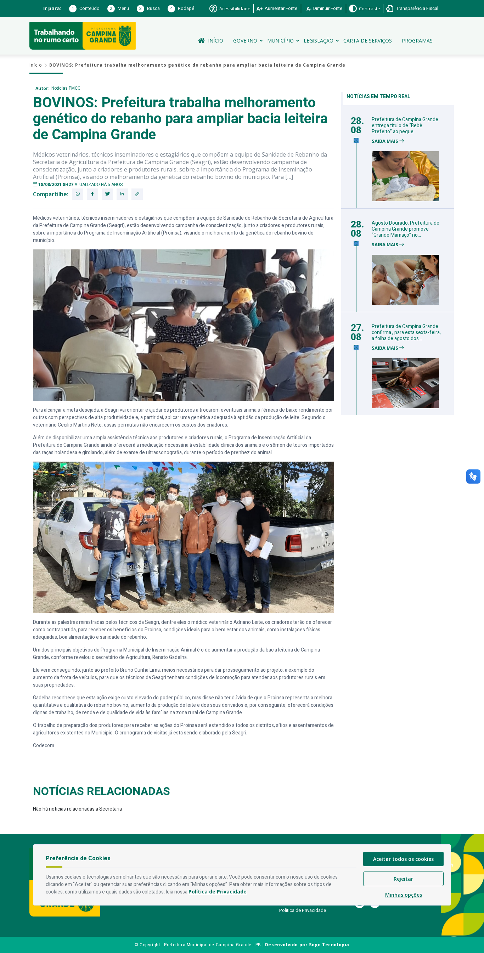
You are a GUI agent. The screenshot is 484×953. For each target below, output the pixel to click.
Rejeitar (403, 878)
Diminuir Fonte (327, 8)
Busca (149, 8)
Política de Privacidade (302, 910)
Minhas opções (403, 894)
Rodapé (182, 8)
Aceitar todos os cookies (403, 859)
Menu (119, 8)
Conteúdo (86, 8)
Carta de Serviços (367, 40)
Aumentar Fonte (281, 8)
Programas (417, 40)
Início (215, 40)
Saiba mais (385, 141)
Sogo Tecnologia (329, 945)
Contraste (369, 8)
